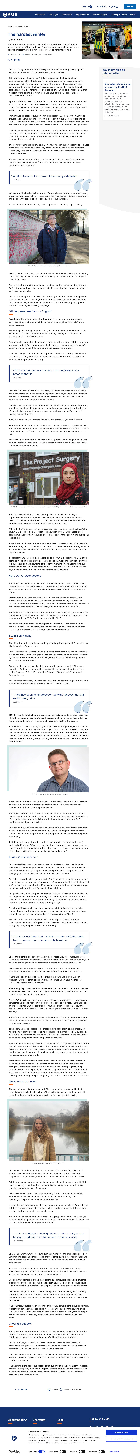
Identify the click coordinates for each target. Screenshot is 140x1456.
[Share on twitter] (9, 60)
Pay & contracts (82, 14)
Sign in (112, 6)
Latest (133, 14)
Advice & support (100, 14)
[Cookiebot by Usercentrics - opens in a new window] (14, 1451)
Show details (114, 1452)
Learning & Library (119, 14)
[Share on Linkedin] (15, 60)
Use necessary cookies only (121, 1439)
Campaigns (53, 14)
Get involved (67, 14)
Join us (130, 6)
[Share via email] (19, 60)
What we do (40, 14)
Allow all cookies (121, 1432)
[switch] (63, 1451)
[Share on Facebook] (12, 60)
